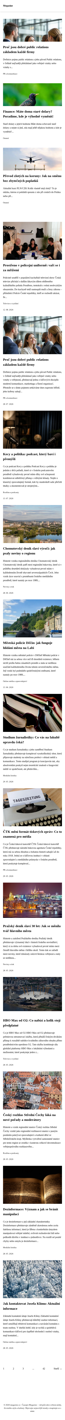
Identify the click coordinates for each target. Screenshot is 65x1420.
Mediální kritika (9, 776)
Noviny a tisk (8, 587)
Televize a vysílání (10, 304)
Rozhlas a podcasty (11, 492)
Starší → (58, 1368)
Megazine (8, 5)
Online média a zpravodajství (15, 681)
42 (44, 1368)
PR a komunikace (10, 74)
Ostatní (6, 138)
